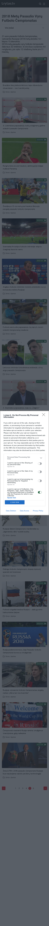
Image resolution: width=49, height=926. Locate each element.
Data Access (24, 511)
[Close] (44, 415)
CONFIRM (14, 502)
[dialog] (24, 463)
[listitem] (24, 458)
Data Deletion (11, 511)
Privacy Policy (38, 511)
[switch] (40, 463)
